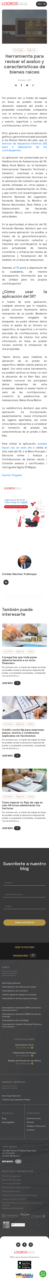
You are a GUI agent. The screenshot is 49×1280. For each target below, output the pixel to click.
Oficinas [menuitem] (30, 1122)
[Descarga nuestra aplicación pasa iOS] (24, 1263)
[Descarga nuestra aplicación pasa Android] (24, 1267)
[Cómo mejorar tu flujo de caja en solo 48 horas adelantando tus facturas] (24, 780)
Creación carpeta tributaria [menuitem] (14, 1199)
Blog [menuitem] (4, 1118)
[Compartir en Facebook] (21, 85)
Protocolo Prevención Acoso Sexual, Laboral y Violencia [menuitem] (22, 1204)
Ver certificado (23, 1048)
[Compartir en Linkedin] (16, 85)
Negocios (31, 50)
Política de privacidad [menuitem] (11, 1184)
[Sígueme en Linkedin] (6, 582)
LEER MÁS (7, 683)
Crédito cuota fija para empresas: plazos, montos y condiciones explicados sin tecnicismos (23, 733)
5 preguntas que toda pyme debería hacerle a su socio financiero (19, 660)
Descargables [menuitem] (8, 1122)
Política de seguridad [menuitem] (11, 1176)
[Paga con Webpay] (24, 1275)
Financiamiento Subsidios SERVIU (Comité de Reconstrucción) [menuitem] (21, 1009)
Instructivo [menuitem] (25, 943)
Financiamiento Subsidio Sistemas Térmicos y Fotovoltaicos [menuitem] (22, 1025)
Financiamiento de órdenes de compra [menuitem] (19, 987)
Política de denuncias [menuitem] (11, 1180)
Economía (8, 652)
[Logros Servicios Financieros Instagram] (31, 1244)
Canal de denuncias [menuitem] (10, 1191)
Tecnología (18, 50)
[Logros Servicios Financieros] (14, 3)
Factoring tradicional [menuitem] (11, 983)
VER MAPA (8, 1162)
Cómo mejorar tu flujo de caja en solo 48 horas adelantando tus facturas (22, 805)
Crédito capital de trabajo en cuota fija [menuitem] (19, 995)
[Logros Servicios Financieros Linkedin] (18, 1244)
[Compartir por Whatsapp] (33, 85)
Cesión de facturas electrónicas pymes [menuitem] (19, 1195)
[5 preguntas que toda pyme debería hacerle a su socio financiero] (24, 635)
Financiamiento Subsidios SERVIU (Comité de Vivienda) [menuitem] (21, 1015)
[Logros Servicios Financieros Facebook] (24, 1244)
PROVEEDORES (20, 956)
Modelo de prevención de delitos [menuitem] (16, 1187)
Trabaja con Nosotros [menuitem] (36, 1126)
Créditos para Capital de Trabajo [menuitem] (16, 1100)
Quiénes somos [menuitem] (34, 1118)
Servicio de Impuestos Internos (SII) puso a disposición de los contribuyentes (24, 147)
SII (17, 268)
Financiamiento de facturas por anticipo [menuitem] (19, 998)
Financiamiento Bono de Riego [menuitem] (15, 1020)
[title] (24, 1253)
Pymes (31, 652)
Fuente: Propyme (12, 475)
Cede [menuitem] (22, 940)
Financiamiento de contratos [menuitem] (15, 991)
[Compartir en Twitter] (27, 85)
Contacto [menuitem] (31, 1130)
